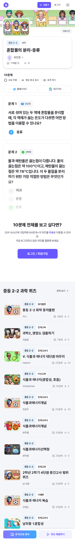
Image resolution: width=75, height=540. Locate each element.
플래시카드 (22, 89)
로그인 (57, 5)
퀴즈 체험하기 (58, 534)
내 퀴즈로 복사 (22, 534)
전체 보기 (61, 290)
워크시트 (57, 89)
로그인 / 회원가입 (37, 254)
